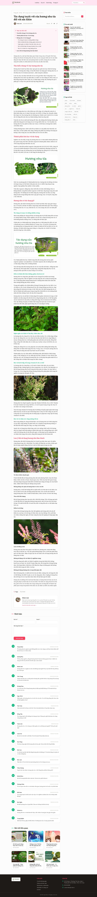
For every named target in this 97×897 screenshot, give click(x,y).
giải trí (79, 106)
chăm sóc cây (67, 117)
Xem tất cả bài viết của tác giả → (29, 605)
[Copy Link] (57, 24)
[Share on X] (54, 24)
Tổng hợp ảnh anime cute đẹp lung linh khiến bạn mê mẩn (51, 845)
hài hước (79, 100)
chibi (66, 103)
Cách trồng (49, 2)
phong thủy (67, 106)
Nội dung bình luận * (18, 625)
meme (66, 100)
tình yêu (75, 114)
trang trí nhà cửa (68, 111)
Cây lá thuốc (22, 591)
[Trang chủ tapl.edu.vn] (16, 2)
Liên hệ (39, 889)
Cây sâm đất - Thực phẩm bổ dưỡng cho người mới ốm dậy (18, 866)
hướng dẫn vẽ (68, 119)
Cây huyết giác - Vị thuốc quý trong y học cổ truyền (52, 866)
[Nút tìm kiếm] (84, 3)
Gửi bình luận (19, 638)
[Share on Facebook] (52, 24)
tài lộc (74, 119)
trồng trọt (75, 117)
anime (75, 103)
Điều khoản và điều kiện (42, 885)
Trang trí (55, 2)
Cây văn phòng (68, 114)
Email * (38, 619)
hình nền (78, 108)
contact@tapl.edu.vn (69, 887)
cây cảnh (74, 106)
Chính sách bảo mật (42, 883)
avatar (70, 103)
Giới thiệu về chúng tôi (42, 887)
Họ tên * (16, 619)
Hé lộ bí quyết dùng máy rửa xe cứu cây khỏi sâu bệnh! (18, 845)
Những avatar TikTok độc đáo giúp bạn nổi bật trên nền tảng (35, 845)
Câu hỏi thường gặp (42, 881)
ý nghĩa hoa (71, 108)
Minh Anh (25, 598)
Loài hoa (37, 2)
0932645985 (67, 885)
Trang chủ (16, 12)
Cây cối (42, 2)
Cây (21, 12)
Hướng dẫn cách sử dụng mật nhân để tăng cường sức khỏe (36, 866)
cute (66, 108)
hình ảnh (76, 111)
